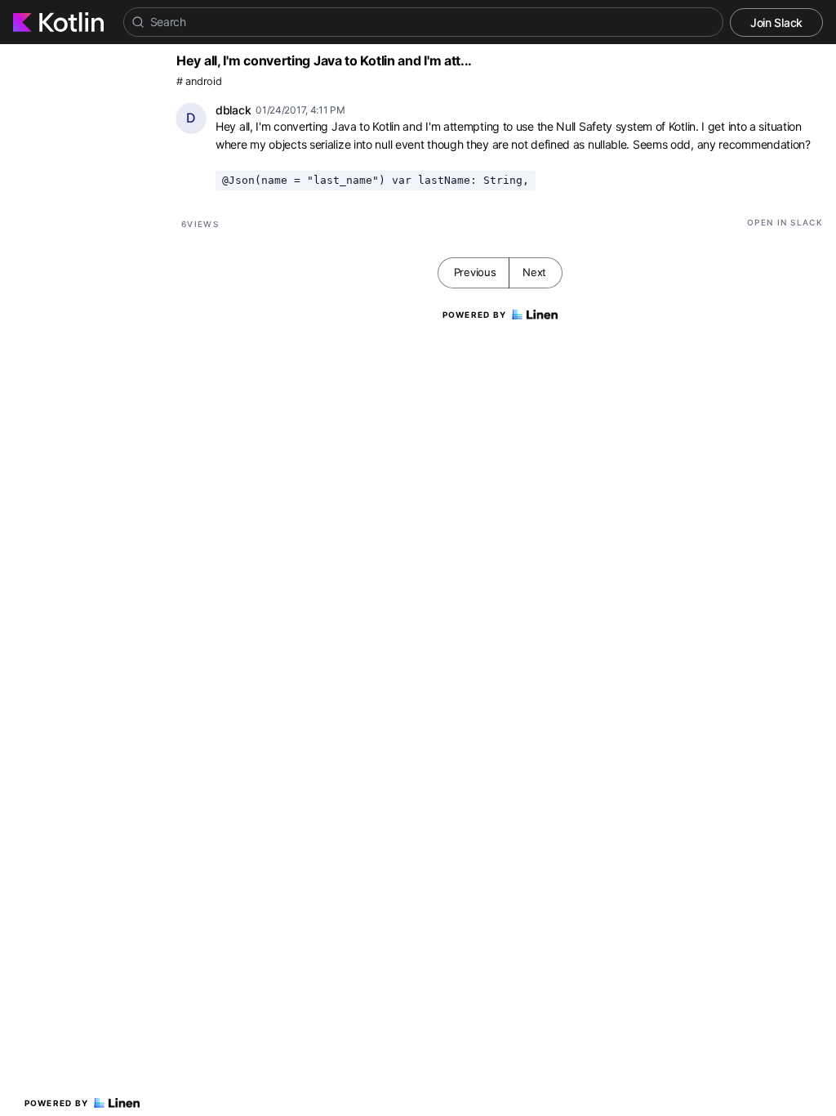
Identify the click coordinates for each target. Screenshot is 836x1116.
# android (198, 81)
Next (534, 272)
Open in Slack (785, 222)
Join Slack (776, 22)
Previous (475, 272)
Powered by (56, 1103)
